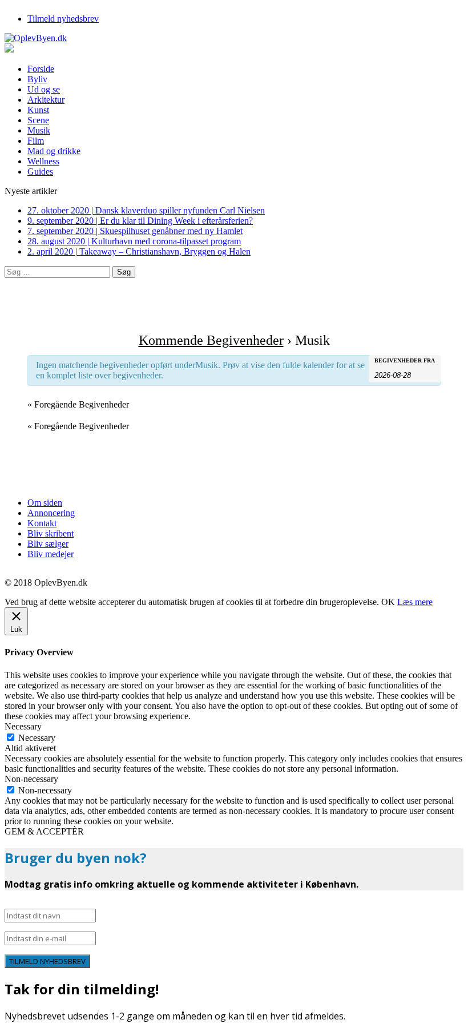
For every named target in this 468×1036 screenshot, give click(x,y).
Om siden (44, 502)
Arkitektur (45, 99)
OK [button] (388, 602)
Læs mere (415, 602)
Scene (38, 120)
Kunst (38, 110)
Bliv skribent (50, 533)
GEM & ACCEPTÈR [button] (44, 831)
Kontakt (42, 523)
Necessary (36, 738)
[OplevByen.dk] (234, 38)
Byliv (37, 79)
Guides (40, 171)
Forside (40, 69)
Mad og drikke (53, 151)
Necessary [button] (23, 726)
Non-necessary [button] (31, 779)
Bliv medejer (50, 554)
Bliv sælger (47, 544)
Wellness (43, 161)
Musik (38, 130)
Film (35, 141)
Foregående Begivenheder (78, 404)
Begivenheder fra (404, 361)
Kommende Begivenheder (211, 340)
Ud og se (43, 89)
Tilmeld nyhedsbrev (63, 18)
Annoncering (51, 513)
